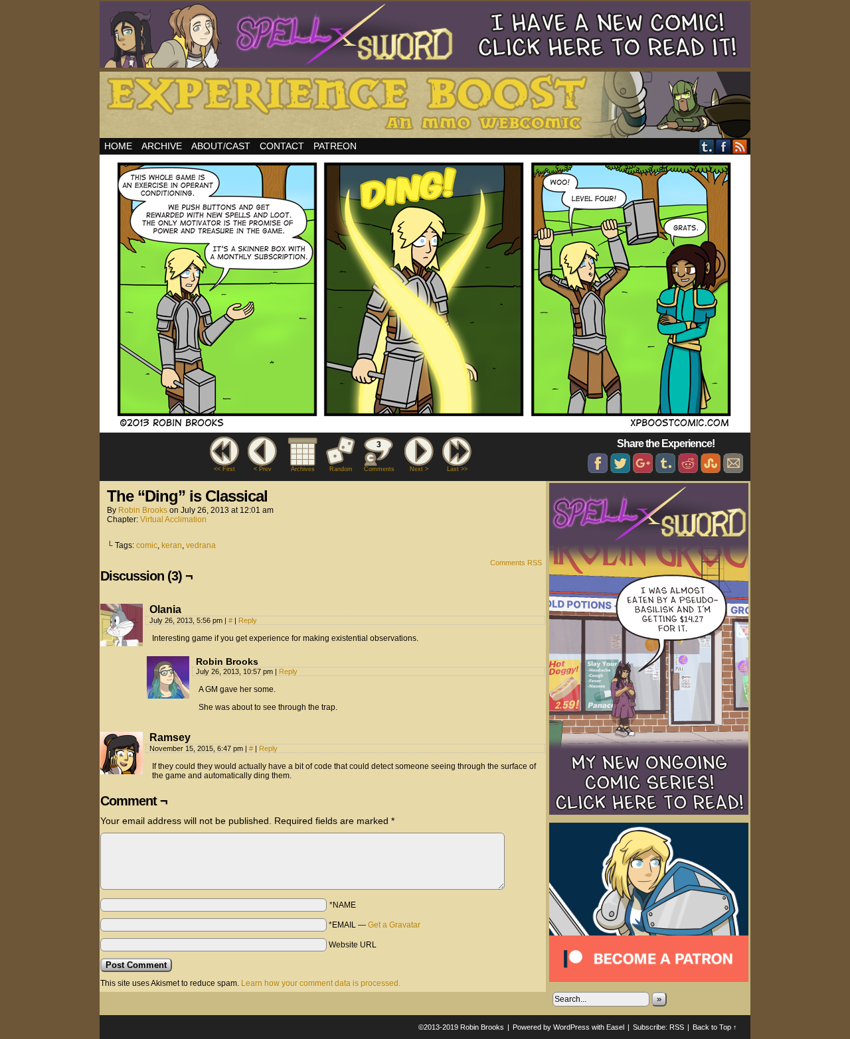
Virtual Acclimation (173, 519)
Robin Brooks (142, 510)
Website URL (353, 944)
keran (171, 545)
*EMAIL (374, 925)
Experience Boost (427, 107)
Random (341, 469)
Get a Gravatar (394, 925)
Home (118, 146)
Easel (615, 1027)
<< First (224, 469)
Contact (282, 146)
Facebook (723, 146)
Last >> (457, 469)
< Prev (263, 469)
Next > (419, 469)
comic (146, 545)
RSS (740, 146)
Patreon (335, 146)
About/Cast (220, 146)
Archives (303, 469)
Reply (247, 620)
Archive (161, 146)
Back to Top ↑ (715, 1027)
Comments (378, 456)
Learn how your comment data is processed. (320, 983)
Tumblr (707, 146)
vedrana (201, 545)
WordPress (571, 1027)
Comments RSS (516, 563)
